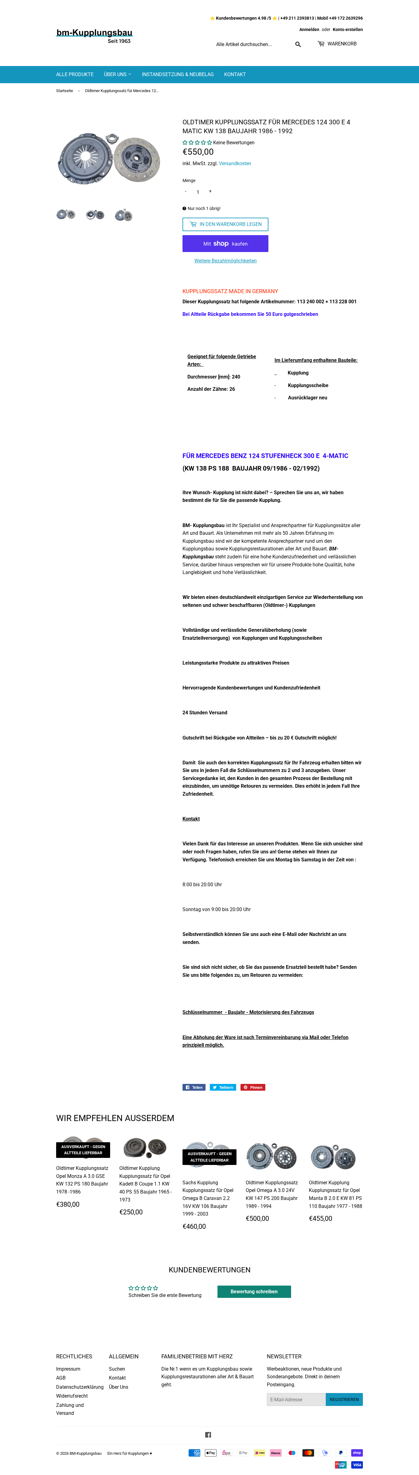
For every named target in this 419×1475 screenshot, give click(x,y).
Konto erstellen (348, 29)
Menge (189, 180)
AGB (61, 1378)
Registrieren (344, 1399)
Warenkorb (341, 44)
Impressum (68, 1369)
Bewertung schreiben (254, 1292)
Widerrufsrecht (72, 1396)
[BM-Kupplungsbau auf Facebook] (208, 1435)
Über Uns (116, 74)
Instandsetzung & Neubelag (178, 74)
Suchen (117, 1369)
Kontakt (235, 74)
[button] (197, 143)
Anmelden (309, 29)
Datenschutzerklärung (80, 1387)
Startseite (64, 90)
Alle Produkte (75, 74)
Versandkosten (235, 163)
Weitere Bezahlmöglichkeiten (225, 261)
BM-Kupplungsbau (86, 1453)
